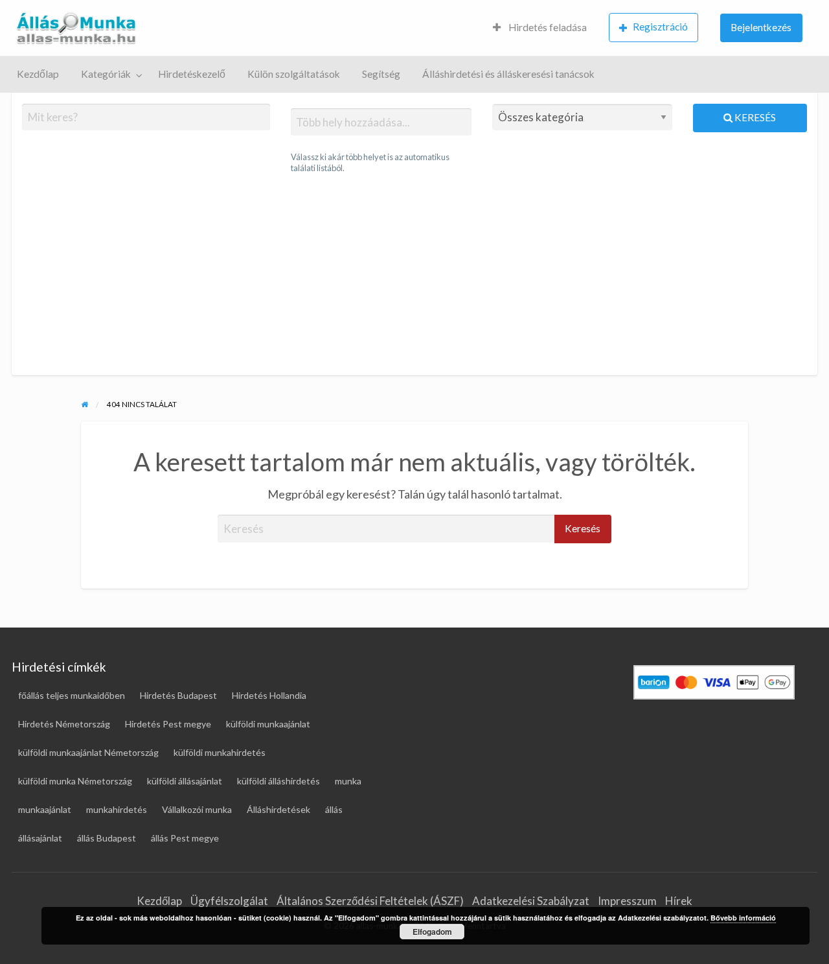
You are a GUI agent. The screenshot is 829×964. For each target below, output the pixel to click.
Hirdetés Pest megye (168, 723)
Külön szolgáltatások (293, 74)
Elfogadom (432, 931)
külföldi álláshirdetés (278, 780)
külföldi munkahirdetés (220, 752)
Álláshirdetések (278, 809)
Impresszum (627, 901)
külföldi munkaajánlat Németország (88, 752)
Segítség (381, 74)
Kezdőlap (38, 74)
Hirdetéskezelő (191, 74)
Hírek (678, 901)
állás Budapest (106, 837)
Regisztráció (660, 26)
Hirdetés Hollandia (269, 695)
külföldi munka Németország (75, 780)
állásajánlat (40, 837)
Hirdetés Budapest (178, 695)
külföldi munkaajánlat (268, 723)
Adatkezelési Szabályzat (530, 901)
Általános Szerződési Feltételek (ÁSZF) (370, 901)
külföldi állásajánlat (184, 780)
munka (348, 780)
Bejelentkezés (761, 27)
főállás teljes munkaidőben (71, 695)
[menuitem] (540, 28)
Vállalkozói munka (197, 809)
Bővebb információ (743, 918)
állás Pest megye (185, 837)
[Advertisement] (414, 275)
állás (334, 809)
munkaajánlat (44, 809)
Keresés (754, 117)
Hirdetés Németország (64, 723)
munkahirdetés (116, 809)
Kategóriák (106, 74)
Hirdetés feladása (546, 27)
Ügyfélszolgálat (229, 901)
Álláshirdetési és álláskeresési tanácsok (508, 74)
